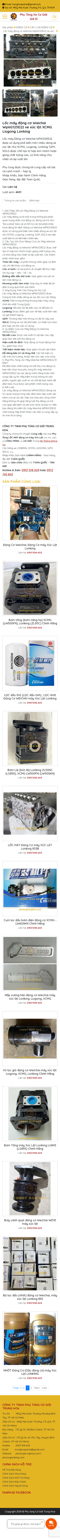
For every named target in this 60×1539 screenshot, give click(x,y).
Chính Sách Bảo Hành (14, 1481)
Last (44, 1387)
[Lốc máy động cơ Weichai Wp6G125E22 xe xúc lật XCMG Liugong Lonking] (16, 103)
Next (37, 1387)
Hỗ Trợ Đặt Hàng (11, 1469)
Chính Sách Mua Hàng (14, 1473)
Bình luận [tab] (34, 200)
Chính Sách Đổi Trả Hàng (15, 1477)
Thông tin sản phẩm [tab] (15, 200)
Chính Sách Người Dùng (15, 1485)
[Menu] (4, 16)
